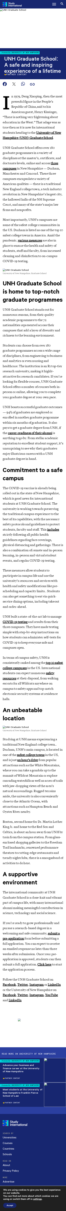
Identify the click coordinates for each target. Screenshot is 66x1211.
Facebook (9, 985)
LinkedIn (54, 985)
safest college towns (31, 755)
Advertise (8, 1181)
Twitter (22, 985)
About (6, 1165)
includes (53, 530)
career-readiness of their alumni (30, 433)
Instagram (36, 985)
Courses (8, 1143)
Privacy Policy (11, 1170)
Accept (10, 1205)
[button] (54, 4)
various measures (30, 240)
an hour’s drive (27, 760)
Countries (8, 1148)
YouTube (51, 995)
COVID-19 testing (15, 622)
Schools (7, 1154)
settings (37, 1199)
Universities (9, 1137)
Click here (44, 964)
